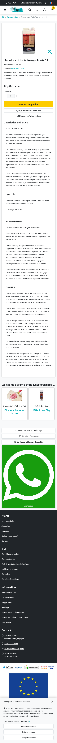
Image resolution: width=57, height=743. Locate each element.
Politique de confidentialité (13, 612)
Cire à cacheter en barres (14, 411)
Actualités (6, 525)
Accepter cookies (28, 726)
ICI (30, 721)
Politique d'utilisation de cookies (15, 617)
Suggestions (7, 602)
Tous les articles (8, 520)
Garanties (6, 574)
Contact (5, 540)
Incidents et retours (10, 569)
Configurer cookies (28, 737)
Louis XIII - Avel (17, 68)
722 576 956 (13, 3)
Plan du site (6, 622)
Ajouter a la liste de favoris (30, 110)
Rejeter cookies (28, 731)
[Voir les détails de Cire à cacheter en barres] (14, 395)
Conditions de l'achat (10, 554)
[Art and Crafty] (17, 9)
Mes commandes (9, 592)
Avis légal (5, 607)
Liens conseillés (8, 597)
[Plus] (16, 96)
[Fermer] (52, 701)
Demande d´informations (30, 115)
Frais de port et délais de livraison (15, 564)
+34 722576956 (11, 643)
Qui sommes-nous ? (10, 535)
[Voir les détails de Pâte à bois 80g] (41, 395)
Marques (5, 530)
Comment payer (8, 559)
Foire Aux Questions (10, 579)
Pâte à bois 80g (41, 410)
